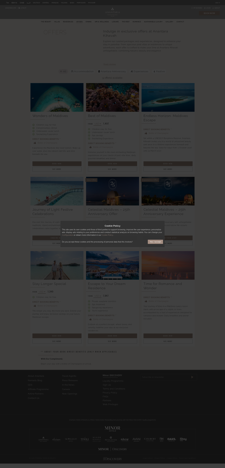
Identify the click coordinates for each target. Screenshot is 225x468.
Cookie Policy (107, 235)
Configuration (67, 235)
